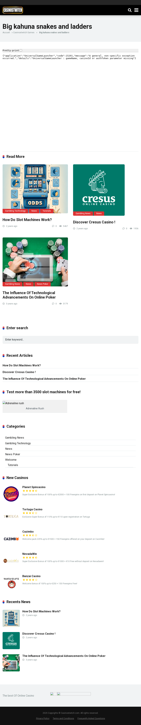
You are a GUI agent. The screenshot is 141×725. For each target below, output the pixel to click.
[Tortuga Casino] (11, 524)
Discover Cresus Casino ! (94, 222)
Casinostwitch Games (23, 32)
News (34, 211)
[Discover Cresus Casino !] (105, 190)
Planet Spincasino (34, 487)
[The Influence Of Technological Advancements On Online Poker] (35, 261)
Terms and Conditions (63, 718)
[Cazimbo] (11, 546)
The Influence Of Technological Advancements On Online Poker (29, 295)
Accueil (6, 32)
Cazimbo (28, 531)
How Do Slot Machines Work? (27, 220)
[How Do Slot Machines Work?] (35, 188)
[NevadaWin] (11, 568)
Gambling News (83, 213)
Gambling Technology (15, 211)
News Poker (42, 284)
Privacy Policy (42, 718)
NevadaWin (29, 554)
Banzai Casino (31, 576)
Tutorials (47, 211)
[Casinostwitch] (13, 10)
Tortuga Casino (32, 509)
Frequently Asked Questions (91, 718)
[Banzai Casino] (11, 590)
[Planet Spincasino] (11, 501)
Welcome (11, 459)
